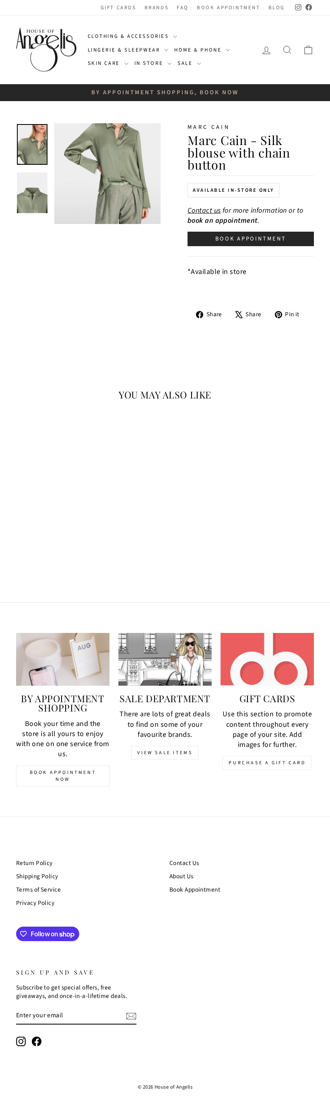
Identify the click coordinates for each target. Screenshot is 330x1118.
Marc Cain (209, 127)
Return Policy (34, 863)
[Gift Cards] (267, 659)
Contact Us (184, 863)
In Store (149, 63)
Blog (276, 7)
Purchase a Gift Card (267, 762)
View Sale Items (164, 752)
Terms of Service (38, 889)
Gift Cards (118, 7)
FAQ (183, 7)
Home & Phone (199, 50)
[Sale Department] (165, 659)
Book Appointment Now (63, 776)
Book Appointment (228, 7)
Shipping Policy (37, 876)
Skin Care (105, 63)
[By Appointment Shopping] (62, 659)
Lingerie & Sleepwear (125, 50)
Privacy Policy (35, 902)
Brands (156, 7)
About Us (181, 876)
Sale (186, 63)
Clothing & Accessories (129, 36)
